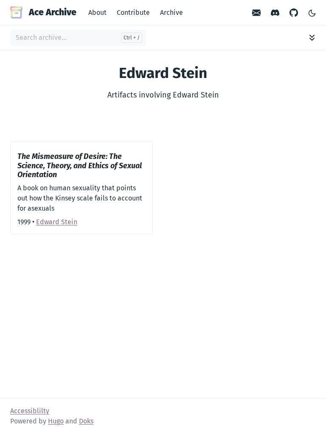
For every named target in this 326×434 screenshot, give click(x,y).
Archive (171, 12)
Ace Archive (52, 12)
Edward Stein (56, 222)
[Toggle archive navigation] (312, 38)
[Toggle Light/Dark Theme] (312, 12)
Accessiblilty (29, 411)
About (97, 12)
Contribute (133, 12)
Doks (86, 421)
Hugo (56, 421)
